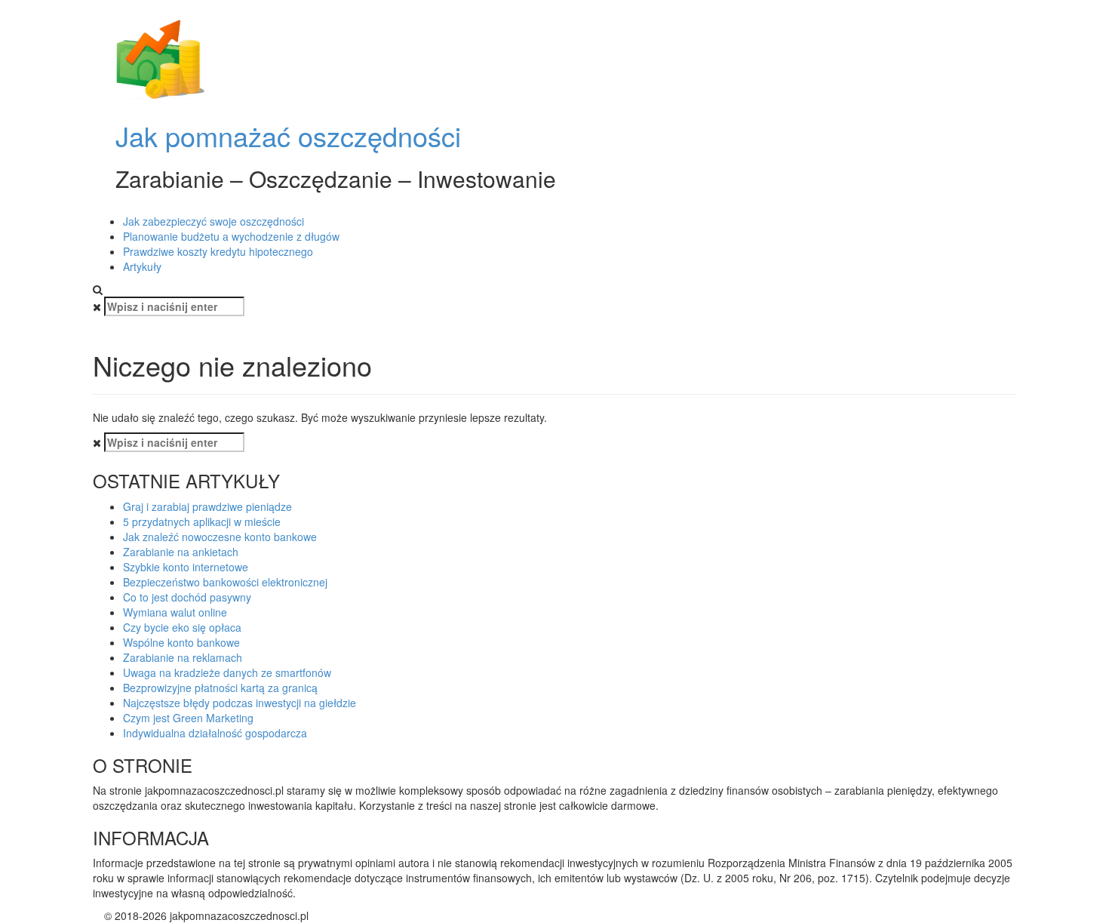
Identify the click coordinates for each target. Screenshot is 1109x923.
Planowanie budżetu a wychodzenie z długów (231, 236)
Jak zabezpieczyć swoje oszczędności (213, 221)
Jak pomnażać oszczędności (288, 135)
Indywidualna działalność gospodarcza (215, 732)
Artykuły (142, 266)
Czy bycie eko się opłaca (182, 627)
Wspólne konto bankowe (181, 642)
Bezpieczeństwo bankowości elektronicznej (225, 581)
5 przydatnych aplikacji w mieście (202, 521)
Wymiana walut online (175, 612)
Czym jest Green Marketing (188, 717)
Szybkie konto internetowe (185, 566)
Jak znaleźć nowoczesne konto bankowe (220, 536)
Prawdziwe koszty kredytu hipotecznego (218, 251)
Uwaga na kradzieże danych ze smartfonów (227, 672)
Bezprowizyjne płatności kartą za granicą (220, 687)
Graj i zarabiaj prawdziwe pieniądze (207, 506)
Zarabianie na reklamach (182, 657)
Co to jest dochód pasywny (187, 597)
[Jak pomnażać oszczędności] (160, 58)
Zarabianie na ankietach (180, 551)
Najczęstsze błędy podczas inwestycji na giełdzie (239, 702)
